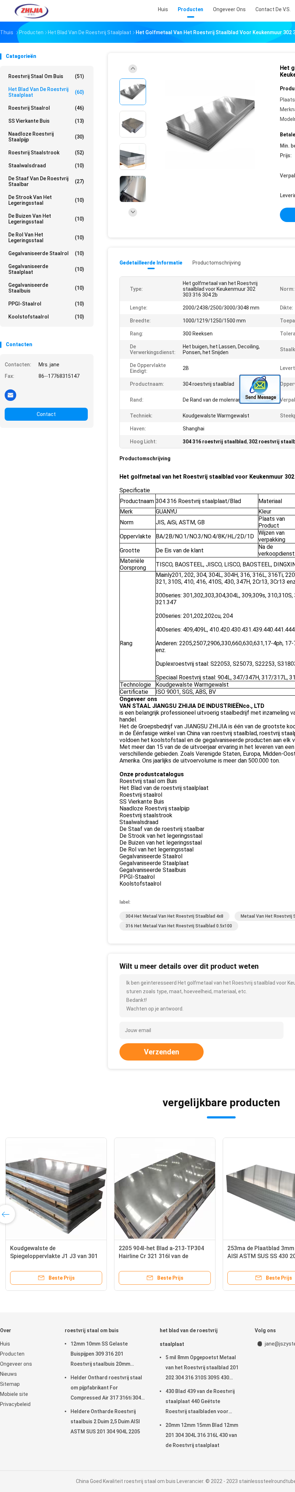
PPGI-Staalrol (46, 304)
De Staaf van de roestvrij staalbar (46, 181)
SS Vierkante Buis (46, 121)
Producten (12, 1354)
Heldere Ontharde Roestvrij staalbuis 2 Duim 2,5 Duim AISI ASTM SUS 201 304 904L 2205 (105, 1421)
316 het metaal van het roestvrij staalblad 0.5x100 (179, 925)
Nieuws (8, 1374)
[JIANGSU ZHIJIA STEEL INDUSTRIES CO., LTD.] (31, 10)
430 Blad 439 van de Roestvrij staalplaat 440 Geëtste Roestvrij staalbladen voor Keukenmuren (200, 1402)
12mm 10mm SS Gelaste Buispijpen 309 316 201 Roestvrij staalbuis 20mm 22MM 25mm (100, 1355)
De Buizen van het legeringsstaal (46, 219)
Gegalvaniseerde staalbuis (46, 288)
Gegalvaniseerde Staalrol (46, 253)
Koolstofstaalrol (46, 317)
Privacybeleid (15, 1404)
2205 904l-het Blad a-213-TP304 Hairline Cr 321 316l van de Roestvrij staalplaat (161, 1256)
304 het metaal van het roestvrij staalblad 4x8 (174, 916)
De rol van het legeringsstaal (46, 237)
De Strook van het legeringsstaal (46, 200)
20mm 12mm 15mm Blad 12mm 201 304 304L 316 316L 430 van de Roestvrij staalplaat (201, 1435)
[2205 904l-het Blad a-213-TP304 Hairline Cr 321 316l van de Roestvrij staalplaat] (164, 1188)
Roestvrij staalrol (46, 108)
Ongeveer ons (16, 1364)
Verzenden (161, 1052)
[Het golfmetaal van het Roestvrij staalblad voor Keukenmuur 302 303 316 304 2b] (210, 125)
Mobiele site (14, 1394)
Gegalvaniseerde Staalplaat (46, 269)
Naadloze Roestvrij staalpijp (46, 137)
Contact (46, 414)
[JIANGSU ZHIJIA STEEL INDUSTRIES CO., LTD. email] (10, 395)
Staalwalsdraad (46, 165)
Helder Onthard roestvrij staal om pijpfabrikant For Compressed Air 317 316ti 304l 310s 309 (106, 1389)
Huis (5, 1344)
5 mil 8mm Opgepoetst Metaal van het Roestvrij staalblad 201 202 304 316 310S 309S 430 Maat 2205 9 (202, 1369)
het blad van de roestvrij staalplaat (46, 92)
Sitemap (10, 1384)
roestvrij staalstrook (46, 152)
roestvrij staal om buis (46, 76)
